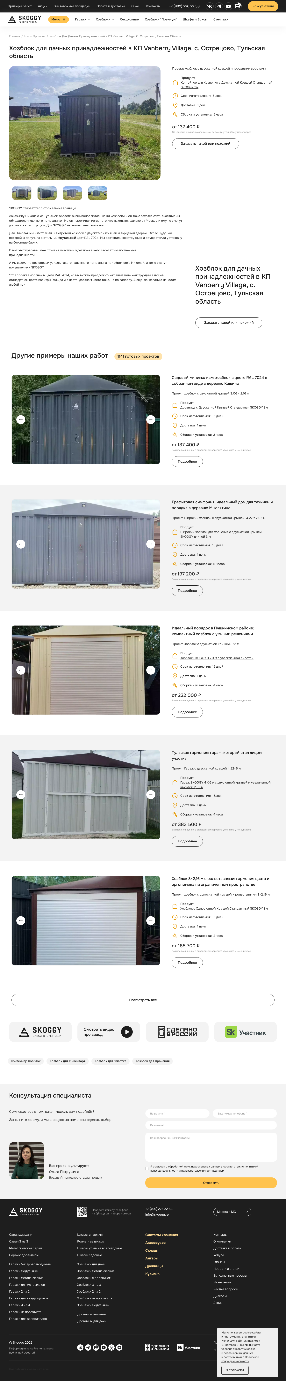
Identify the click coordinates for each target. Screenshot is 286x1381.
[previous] (20, 419)
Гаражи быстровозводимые (30, 1264)
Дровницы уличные (91, 1314)
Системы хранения (161, 1235)
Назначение (222, 1282)
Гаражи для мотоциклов (27, 1285)
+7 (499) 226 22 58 (184, 6)
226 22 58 (159, 1209)
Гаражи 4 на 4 (19, 1305)
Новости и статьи (226, 1269)
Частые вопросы (225, 1289)
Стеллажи (220, 19)
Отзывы (219, 1262)
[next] (150, 419)
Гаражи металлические (26, 1278)
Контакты (153, 6)
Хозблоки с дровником (94, 1278)
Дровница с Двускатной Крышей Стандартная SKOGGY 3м (224, 407)
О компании (222, 1241)
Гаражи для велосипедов (28, 1319)
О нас (135, 6)
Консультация (263, 6)
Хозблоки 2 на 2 (89, 1292)
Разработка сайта (22, 1369)
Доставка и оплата (227, 1248)
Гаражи (80, 19)
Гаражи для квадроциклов (28, 1298)
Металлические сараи (25, 1248)
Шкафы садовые (89, 1255)
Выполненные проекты (230, 1276)
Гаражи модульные (23, 1271)
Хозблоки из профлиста (94, 1298)
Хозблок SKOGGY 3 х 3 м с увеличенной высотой (217, 658)
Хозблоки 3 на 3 (89, 1285)
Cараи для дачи (20, 1235)
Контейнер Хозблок (26, 1061)
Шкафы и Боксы (195, 19)
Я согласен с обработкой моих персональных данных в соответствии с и (204, 1168)
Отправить (211, 1183)
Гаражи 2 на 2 (19, 1292)
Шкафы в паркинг (90, 1235)
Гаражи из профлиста (25, 1312)
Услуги (218, 1255)
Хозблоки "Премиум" (161, 19)
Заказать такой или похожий (205, 143)
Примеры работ (20, 6)
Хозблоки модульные (93, 1305)
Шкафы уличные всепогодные (99, 1248)
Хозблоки (103, 19)
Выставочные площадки (72, 6)
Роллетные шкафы (90, 1241)
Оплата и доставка (111, 6)
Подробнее (187, 461)
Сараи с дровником (24, 1255)
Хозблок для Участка (110, 1061)
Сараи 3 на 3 (18, 1241)
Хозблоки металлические (95, 1271)
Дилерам (220, 1296)
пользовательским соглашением (202, 1170)
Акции (42, 6)
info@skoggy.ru (157, 1214)
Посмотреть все (143, 1000)
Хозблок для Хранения (152, 1061)
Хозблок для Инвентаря (68, 1061)
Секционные (129, 19)
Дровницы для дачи (91, 1321)
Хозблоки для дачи (91, 1264)
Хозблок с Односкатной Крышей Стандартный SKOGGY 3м (224, 908)
